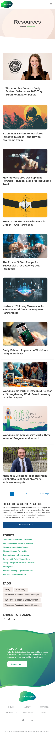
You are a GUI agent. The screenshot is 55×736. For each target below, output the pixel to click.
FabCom (45, 731)
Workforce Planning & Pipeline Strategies (18, 571)
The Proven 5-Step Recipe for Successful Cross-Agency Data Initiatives (21, 265)
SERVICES (44, 707)
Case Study (20, 590)
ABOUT (27, 707)
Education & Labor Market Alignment (16, 547)
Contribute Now (26, 525)
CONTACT (44, 712)
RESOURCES (27, 712)
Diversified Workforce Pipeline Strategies (18, 543)
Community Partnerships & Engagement (17, 539)
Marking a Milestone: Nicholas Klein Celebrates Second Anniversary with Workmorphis (25, 479)
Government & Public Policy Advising (16, 559)
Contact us (16, 664)
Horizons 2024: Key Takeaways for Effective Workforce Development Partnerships (24, 309)
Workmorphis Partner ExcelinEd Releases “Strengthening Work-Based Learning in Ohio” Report (27, 394)
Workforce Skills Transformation (14, 575)
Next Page (45, 494)
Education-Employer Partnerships (15, 551)
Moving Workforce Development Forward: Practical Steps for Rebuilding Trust (27, 180)
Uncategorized (8, 567)
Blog (7, 589)
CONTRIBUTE (11, 712)
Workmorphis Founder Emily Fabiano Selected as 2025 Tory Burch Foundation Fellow (24, 91)
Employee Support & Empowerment (16, 555)
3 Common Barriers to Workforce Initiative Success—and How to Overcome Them (23, 136)
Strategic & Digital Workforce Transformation (19, 563)
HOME (11, 707)
